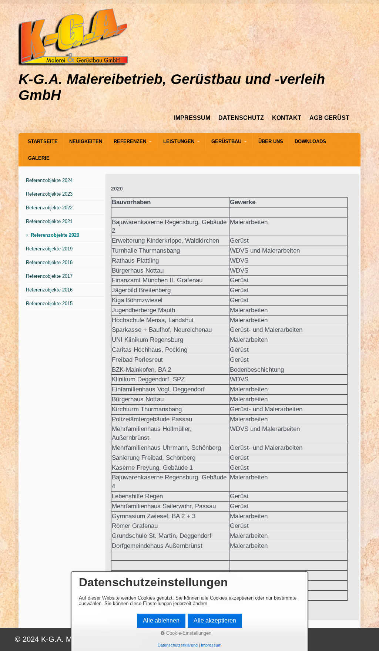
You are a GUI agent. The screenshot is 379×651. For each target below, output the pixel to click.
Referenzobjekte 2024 (49, 180)
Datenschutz (241, 118)
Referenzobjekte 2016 (49, 290)
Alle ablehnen (161, 620)
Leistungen (178, 141)
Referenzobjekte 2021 (49, 221)
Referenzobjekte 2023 (49, 194)
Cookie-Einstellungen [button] (188, 633)
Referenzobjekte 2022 (49, 207)
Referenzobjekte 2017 (49, 276)
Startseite (43, 141)
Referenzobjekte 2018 (49, 262)
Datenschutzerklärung (178, 645)
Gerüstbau (226, 141)
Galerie (39, 158)
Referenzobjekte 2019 (49, 249)
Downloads (310, 141)
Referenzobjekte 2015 (49, 303)
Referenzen (130, 141)
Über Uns (270, 141)
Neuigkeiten (85, 141)
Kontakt (286, 118)
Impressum (192, 118)
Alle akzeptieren (215, 620)
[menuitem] (42, 141)
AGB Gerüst (329, 118)
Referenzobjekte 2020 (55, 235)
